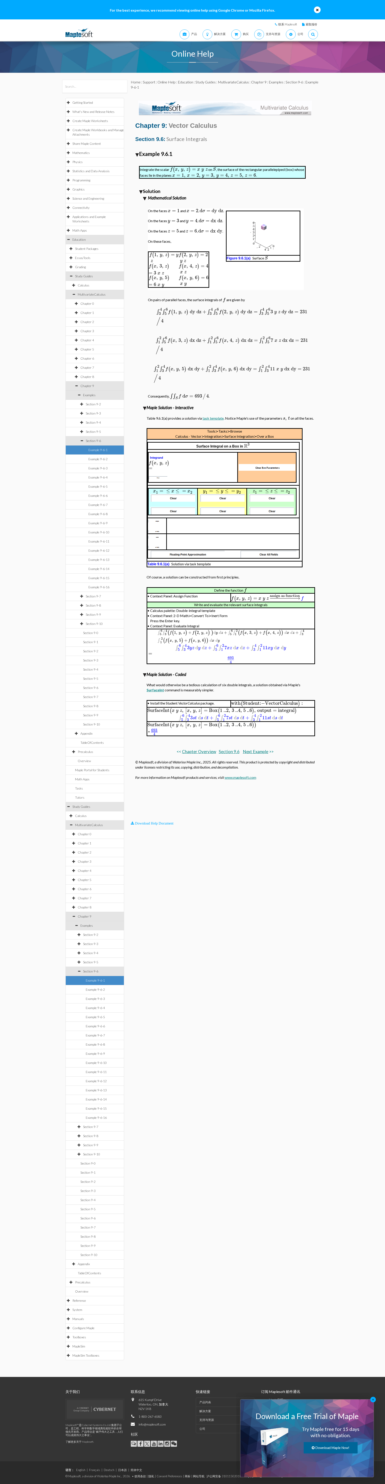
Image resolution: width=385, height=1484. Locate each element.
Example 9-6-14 (98, 569)
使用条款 (140, 1476)
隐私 (151, 1476)
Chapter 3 (87, 331)
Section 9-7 (93, 596)
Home (136, 82)
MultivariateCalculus (92, 294)
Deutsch (109, 1470)
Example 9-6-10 (98, 532)
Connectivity (81, 207)
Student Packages (86, 249)
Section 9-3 (93, 413)
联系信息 (138, 1391)
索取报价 (311, 24)
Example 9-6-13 (98, 560)
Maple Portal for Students (92, 770)
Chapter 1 (87, 313)
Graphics (78, 189)
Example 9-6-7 (98, 505)
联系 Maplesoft (287, 24)
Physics (77, 162)
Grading (80, 267)
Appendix (86, 733)
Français (94, 1470)
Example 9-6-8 (98, 514)
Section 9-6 (93, 441)
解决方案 (205, 1411)
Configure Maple (83, 1328)
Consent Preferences (169, 1476)
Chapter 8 (87, 377)
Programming (81, 180)
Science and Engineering (88, 198)
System (77, 1310)
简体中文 (136, 1470)
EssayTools (82, 258)
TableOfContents (92, 742)
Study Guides (84, 276)
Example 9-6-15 (98, 578)
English (80, 1470)
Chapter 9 (87, 386)
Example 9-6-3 (98, 468)
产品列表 (205, 1402)
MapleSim (78, 1346)
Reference (79, 1300)
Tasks (79, 788)
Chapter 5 (87, 349)
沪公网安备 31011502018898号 (228, 1476)
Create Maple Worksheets (90, 121)
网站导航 (199, 1476)
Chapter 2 (87, 322)
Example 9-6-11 (98, 541)
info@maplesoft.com (152, 1424)
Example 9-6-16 (98, 587)
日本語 (122, 1470)
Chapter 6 (87, 358)
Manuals (78, 1319)
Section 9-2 (93, 404)
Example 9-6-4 (98, 477)
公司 (202, 1428)
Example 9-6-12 (98, 550)
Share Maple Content (86, 143)
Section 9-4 (93, 422)
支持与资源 (206, 1420)
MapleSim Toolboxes (85, 1355)
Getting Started (82, 102)
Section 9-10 (94, 624)
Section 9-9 (93, 614)
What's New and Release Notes (93, 112)
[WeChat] (174, 1444)
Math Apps (79, 230)
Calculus (83, 285)
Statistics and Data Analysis (91, 171)
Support (149, 82)
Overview (84, 761)
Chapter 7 (87, 367)
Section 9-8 (93, 605)
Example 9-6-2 (98, 459)
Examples (89, 395)
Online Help (167, 82)
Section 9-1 (90, 642)
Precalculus (85, 752)
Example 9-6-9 (98, 523)
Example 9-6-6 (98, 495)
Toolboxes (79, 1337)
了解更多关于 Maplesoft (79, 1441)
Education (79, 239)
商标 (187, 1476)
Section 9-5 (93, 431)
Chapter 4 (87, 340)
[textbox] (189, 169)
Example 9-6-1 (98, 450)
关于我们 (73, 1391)
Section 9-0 (90, 633)
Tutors (79, 797)
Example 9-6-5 (98, 486)
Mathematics (81, 153)
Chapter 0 (87, 303)
